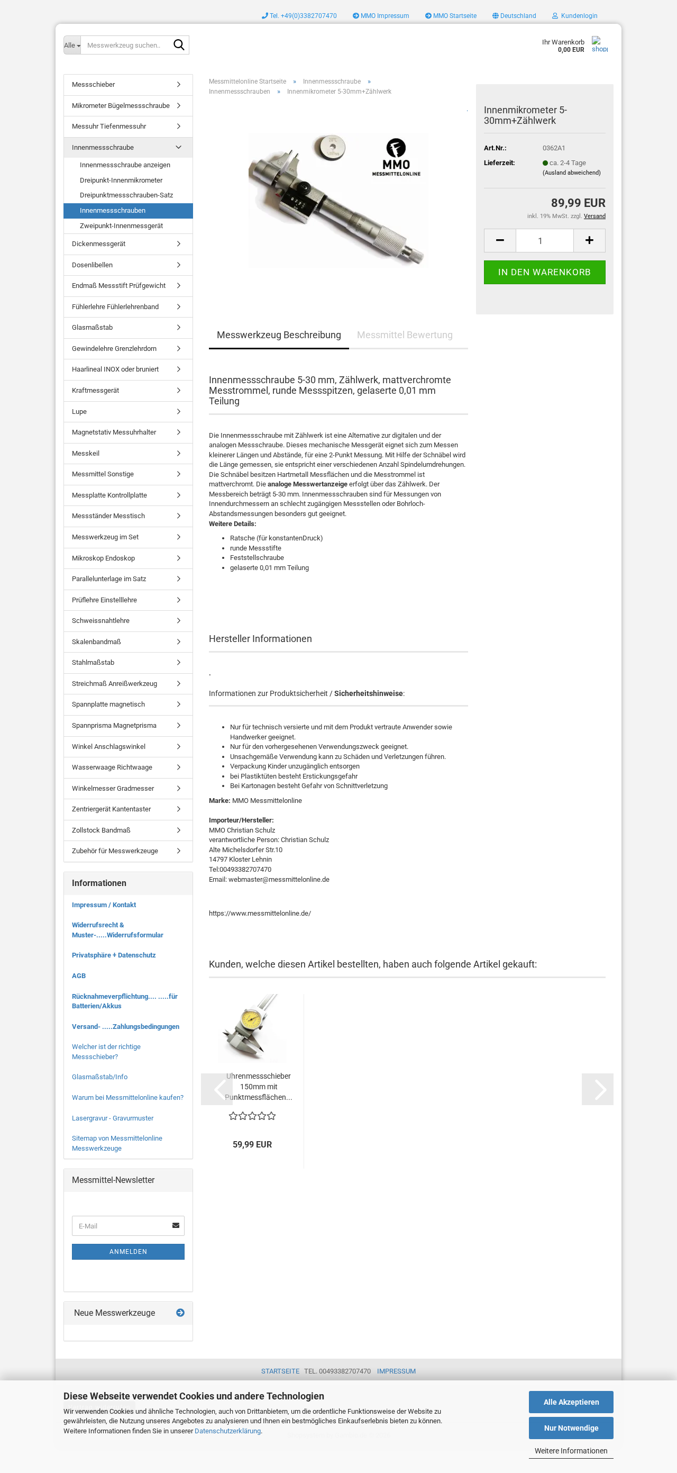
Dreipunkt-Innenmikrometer (121, 180)
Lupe (79, 411)
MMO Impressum (384, 16)
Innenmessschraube (103, 147)
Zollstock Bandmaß (101, 830)
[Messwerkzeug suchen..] (179, 45)
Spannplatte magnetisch (108, 704)
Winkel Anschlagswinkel (108, 747)
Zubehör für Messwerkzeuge (115, 851)
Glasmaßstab (92, 327)
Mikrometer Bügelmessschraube (121, 106)
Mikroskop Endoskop (103, 558)
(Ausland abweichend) (572, 172)
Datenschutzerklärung (228, 1431)
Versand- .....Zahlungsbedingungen (125, 1027)
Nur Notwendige (571, 1428)
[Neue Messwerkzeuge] (180, 1313)
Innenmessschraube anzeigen (125, 165)
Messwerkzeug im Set (105, 537)
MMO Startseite (454, 16)
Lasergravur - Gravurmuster (112, 1118)
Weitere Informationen (571, 1451)
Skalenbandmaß (96, 642)
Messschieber (93, 84)
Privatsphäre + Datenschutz (114, 955)
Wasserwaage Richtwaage (112, 767)
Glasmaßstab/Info (99, 1077)
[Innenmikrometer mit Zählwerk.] (338, 197)
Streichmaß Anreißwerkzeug (114, 684)
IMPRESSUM (396, 1371)
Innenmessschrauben (112, 210)
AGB (79, 976)
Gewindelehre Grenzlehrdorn (114, 349)
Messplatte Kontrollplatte (109, 495)
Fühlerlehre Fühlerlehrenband (115, 307)
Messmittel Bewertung (405, 334)
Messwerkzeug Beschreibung (279, 334)
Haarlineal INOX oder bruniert (115, 369)
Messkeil (85, 453)
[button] (514, 16)
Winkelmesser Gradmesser (113, 788)
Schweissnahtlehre (101, 621)
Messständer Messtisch (108, 516)
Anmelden (128, 1251)
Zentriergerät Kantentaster (111, 809)
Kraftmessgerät (95, 390)
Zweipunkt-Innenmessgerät (121, 226)
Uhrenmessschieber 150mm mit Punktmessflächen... (258, 1086)
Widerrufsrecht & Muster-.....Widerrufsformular (117, 930)
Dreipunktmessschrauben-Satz (126, 195)
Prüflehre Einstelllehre (104, 600)
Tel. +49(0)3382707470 (302, 16)
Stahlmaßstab (93, 662)
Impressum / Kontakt (104, 905)
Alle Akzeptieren (571, 1402)
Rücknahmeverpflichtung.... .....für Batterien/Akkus (125, 1001)
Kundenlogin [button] (578, 16)
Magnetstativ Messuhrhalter (114, 432)
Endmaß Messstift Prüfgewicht (119, 286)
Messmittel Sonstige (103, 474)
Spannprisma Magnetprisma (114, 725)
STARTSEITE (280, 1371)
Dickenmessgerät (98, 244)
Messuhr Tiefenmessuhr (109, 126)
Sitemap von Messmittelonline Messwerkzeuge (117, 1143)
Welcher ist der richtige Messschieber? (106, 1052)
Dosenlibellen (92, 265)
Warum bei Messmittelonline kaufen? (128, 1097)
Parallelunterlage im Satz (109, 579)
